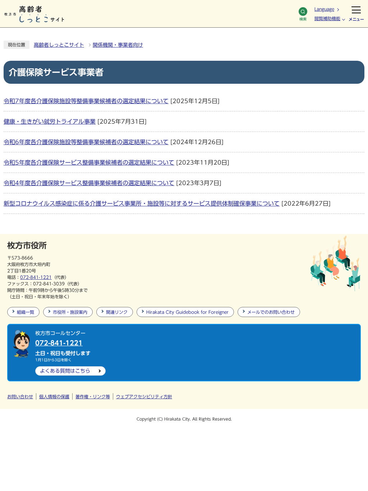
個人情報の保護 (54, 396)
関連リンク (117, 312)
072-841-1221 (36, 277)
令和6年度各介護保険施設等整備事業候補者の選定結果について (86, 142)
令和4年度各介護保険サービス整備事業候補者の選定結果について (89, 183)
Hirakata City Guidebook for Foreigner (187, 312)
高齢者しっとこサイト (59, 44)
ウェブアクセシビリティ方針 (144, 396)
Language (324, 9)
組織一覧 (25, 312)
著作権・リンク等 (92, 396)
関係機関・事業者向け (118, 44)
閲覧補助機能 (327, 18)
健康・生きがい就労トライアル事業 (50, 121)
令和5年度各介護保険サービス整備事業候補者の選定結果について (89, 162)
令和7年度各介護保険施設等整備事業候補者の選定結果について (86, 101)
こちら (65, 370)
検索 (303, 19)
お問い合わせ (20, 396)
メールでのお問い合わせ (271, 312)
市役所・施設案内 (70, 312)
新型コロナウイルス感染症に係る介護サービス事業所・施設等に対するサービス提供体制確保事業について (142, 203)
